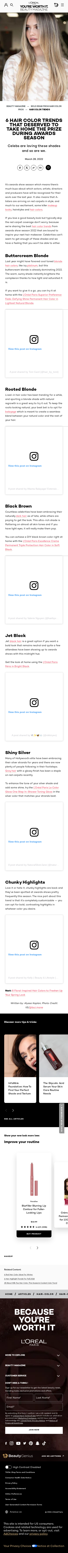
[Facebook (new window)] (6, 1443)
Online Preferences (13, 1494)
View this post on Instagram (24, 348)
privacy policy (38, 1533)
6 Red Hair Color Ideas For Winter (18, 1274)
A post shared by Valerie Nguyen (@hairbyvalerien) (36, 618)
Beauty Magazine (16, 106)
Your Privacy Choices (17, 1546)
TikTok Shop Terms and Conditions (20, 1472)
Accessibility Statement (15, 1488)
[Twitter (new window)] (24, 1443)
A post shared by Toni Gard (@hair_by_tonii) (34, 371)
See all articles (14, 1119)
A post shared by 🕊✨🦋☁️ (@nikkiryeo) (34, 735)
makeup (8, 1256)
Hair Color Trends (39, 109)
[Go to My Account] (6, 5)
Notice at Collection (50, 1546)
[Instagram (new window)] (11, 1443)
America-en (16, 1511)
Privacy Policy (11, 1483)
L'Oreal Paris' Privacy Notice (33, 1420)
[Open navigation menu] (62, 5)
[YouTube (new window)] (18, 1443)
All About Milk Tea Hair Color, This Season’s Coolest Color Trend (30, 1283)
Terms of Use (10, 1499)
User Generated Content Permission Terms (23, 1505)
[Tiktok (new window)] (44, 1443)
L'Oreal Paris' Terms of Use (24, 1416)
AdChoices (10, 1533)
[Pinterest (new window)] (31, 1443)
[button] (62, 1118)
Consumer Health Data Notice (18, 1478)
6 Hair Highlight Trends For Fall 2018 (19, 1279)
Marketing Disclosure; (27, 1418)
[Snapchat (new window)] (37, 1443)
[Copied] (33, 168)
